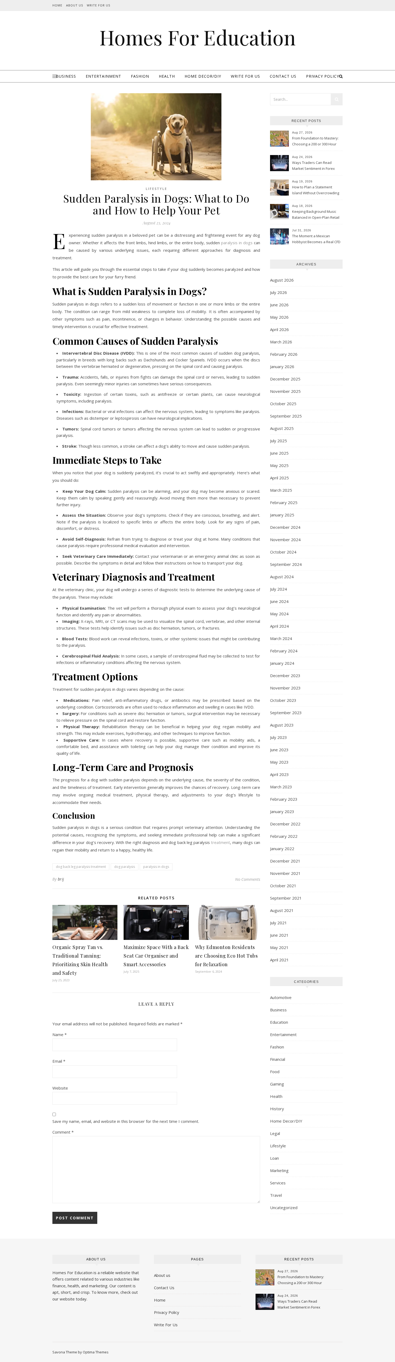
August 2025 (282, 428)
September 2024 (286, 564)
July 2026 (278, 292)
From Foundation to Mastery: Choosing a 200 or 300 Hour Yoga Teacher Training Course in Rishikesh (316, 142)
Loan (274, 1158)
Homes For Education (197, 37)
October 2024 (283, 552)
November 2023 (285, 688)
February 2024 (283, 650)
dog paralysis (124, 866)
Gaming (277, 1084)
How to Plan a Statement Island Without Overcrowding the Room (315, 190)
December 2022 (285, 823)
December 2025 (285, 379)
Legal (275, 1133)
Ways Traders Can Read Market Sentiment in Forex (313, 165)
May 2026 (279, 317)
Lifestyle (156, 188)
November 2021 (285, 873)
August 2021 (282, 910)
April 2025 (279, 477)
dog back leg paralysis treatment (81, 866)
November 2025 (285, 391)
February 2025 (283, 502)
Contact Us (283, 76)
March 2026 (281, 341)
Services (278, 1182)
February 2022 (283, 836)
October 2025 (283, 403)
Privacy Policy (322, 76)
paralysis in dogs (156, 866)
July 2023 (278, 737)
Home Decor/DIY (203, 76)
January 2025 (282, 515)
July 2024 (278, 589)
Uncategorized (283, 1207)
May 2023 (279, 762)
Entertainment (103, 76)
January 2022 (282, 848)
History (277, 1108)
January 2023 (282, 811)
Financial (277, 1059)
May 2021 (279, 947)
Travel (276, 1195)
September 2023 (286, 712)
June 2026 (279, 304)
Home (57, 5)
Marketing (279, 1170)
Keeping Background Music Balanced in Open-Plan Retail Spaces (315, 215)
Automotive (281, 997)
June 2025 (279, 453)
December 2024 (285, 527)
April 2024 (279, 626)
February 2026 (283, 354)
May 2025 (279, 465)
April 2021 (279, 959)
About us (162, 1275)
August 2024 (282, 576)
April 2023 (279, 774)
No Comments (247, 879)
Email (58, 1061)
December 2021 (285, 861)
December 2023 (285, 675)
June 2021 (279, 935)
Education (279, 1022)
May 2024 (279, 613)
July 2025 (278, 440)
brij (61, 879)
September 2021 (286, 898)
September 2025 (286, 416)
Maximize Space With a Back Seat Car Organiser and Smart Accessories (156, 956)
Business (66, 76)
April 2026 (279, 329)
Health (167, 76)
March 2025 (281, 490)
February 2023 (283, 799)
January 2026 (282, 366)
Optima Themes (96, 1352)
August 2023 (282, 725)
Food (274, 1071)
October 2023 (283, 700)
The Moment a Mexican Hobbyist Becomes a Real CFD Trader (316, 239)
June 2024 (279, 601)
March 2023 (281, 786)
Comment (63, 1132)
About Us (74, 5)
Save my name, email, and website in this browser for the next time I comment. (125, 1121)
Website (60, 1088)
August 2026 (282, 280)
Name (59, 1034)
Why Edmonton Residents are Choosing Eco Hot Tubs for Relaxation (226, 956)
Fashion (140, 76)
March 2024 (281, 638)
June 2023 (279, 749)
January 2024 (282, 663)
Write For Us (98, 5)
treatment (220, 842)
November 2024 (285, 539)
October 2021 (283, 885)
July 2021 (278, 922)
